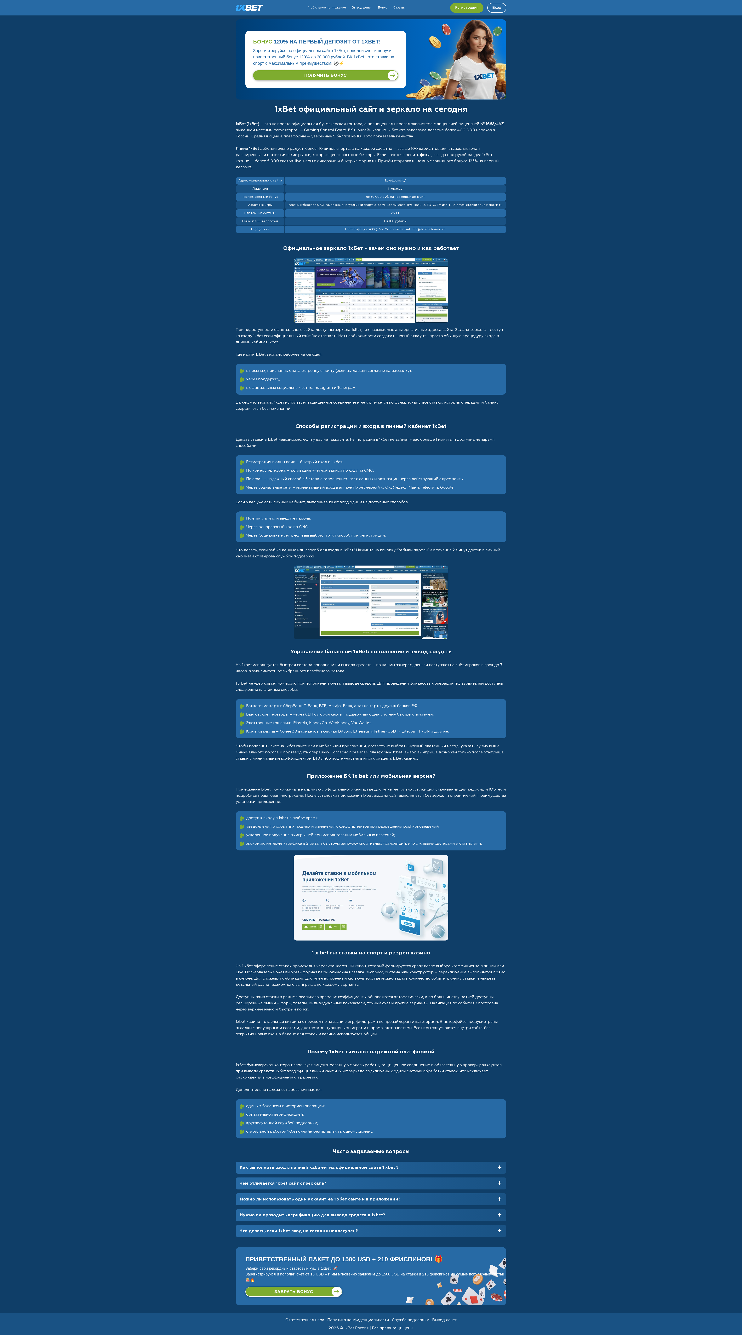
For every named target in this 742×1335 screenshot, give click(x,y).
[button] (735, 1320)
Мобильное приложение (327, 7)
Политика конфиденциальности (358, 1320)
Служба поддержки (410, 1320)
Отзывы (399, 7)
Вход (496, 7)
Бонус (382, 7)
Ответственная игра (304, 1320)
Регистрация (466, 7)
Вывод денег (362, 7)
